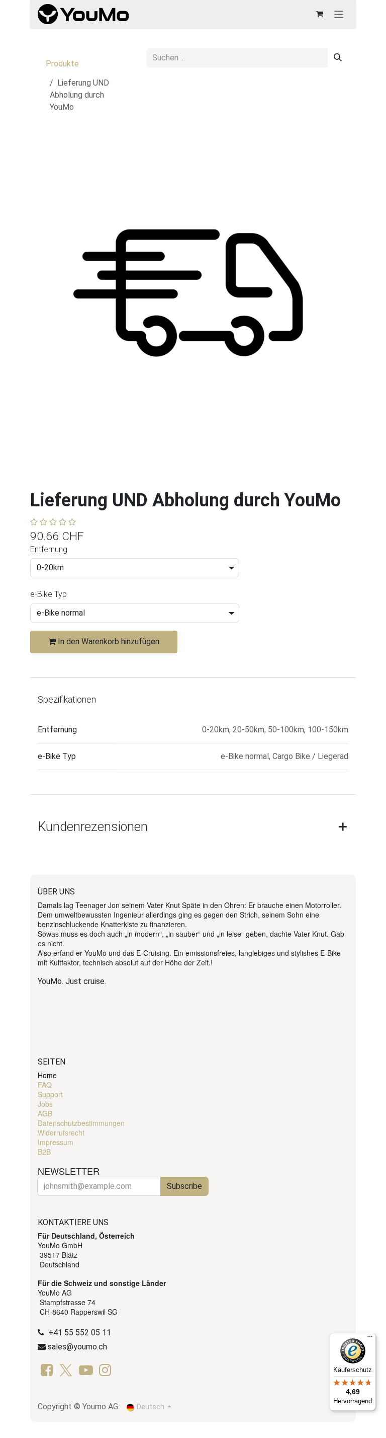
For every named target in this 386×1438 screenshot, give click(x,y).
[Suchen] (337, 57)
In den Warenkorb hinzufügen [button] (107, 641)
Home (47, 1075)
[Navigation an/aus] (339, 14)
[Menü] (370, 1339)
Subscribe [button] (184, 1186)
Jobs (45, 1104)
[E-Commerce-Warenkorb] (319, 14)
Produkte (62, 63)
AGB (45, 1113)
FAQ (45, 1085)
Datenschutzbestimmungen (81, 1123)
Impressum (55, 1142)
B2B (44, 1152)
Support (50, 1094)
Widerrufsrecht (61, 1132)
